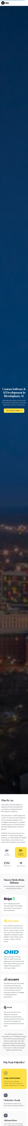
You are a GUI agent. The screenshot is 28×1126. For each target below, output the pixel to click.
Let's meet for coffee (13, 410)
